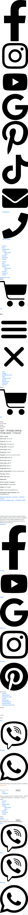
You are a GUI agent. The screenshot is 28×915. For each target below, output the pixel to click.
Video (5, 254)
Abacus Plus (3, 785)
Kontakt (4, 255)
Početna (4, 246)
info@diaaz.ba (7, 715)
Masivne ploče (6, 249)
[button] (14, 342)
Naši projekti (7, 252)
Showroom (5, 257)
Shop (3, 247)
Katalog (4, 259)
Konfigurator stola (7, 375)
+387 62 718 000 (7, 718)
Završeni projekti (6, 378)
